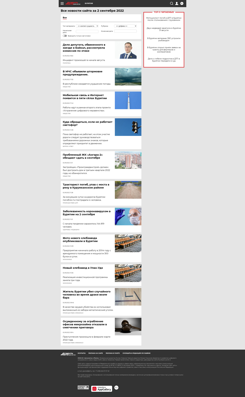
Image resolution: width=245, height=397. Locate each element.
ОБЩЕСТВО (67, 87)
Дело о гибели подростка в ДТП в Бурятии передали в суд (164, 60)
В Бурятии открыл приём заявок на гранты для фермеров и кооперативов (164, 49)
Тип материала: (69, 26)
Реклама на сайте (95, 353)
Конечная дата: (107, 31)
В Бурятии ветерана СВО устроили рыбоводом (164, 39)
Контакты (81, 353)
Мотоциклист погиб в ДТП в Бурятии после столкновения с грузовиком (163, 19)
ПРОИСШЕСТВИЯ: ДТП (70, 203)
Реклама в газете (113, 353)
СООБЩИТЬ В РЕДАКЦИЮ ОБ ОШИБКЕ (136, 353)
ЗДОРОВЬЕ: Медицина (71, 229)
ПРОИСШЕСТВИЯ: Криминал (73, 313)
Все (65, 17)
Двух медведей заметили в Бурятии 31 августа (164, 29)
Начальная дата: (67, 31)
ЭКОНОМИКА (67, 259)
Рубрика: (104, 26)
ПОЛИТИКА (67, 63)
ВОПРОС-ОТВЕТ (68, 146)
